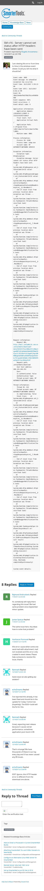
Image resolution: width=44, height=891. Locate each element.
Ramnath (16, 670)
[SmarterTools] (13, 13)
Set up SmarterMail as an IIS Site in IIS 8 (18, 870)
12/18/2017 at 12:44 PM (19, 769)
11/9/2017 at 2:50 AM (18, 622)
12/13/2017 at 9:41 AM (19, 672)
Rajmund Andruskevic (21, 595)
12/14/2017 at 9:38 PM (19, 719)
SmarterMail (9, 830)
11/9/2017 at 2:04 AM (18, 597)
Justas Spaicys (17, 620)
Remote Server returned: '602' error (16, 865)
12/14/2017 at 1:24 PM (19, 692)
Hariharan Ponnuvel (20, 639)
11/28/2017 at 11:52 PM (19, 642)
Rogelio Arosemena (29, 52)
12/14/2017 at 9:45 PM (19, 744)
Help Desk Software (7, 882)
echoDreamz (17, 690)
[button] (33, 2)
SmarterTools (25, 882)
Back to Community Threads (12, 36)
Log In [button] (39, 3)
